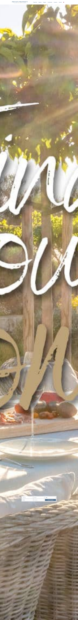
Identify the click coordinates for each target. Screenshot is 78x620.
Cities (46, 497)
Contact (60, 2)
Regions (40, 2)
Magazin (44, 2)
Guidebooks (50, 2)
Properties (35, 2)
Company (55, 2)
